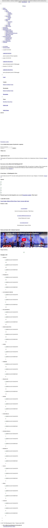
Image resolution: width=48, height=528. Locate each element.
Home (4, 8)
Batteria (9, 12)
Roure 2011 (8, 39)
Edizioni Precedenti (7, 36)
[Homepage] (24, 6)
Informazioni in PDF (7, 29)
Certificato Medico (9, 32)
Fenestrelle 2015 (9, 37)
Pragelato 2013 (8, 38)
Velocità (7, 11)
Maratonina (8, 19)
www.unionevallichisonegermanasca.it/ (24, 215)
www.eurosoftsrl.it (24, 208)
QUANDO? (5, 46)
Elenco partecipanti (7, 41)
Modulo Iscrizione (9, 30)
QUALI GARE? (6, 47)
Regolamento (5, 28)
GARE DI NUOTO (7, 53)
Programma (5, 27)
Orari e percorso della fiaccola (11, 33)
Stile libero (10, 21)
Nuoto (7, 20)
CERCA (14, 148)
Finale (9, 14)
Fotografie (5, 42)
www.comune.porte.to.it (24, 222)
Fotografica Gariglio (26, 195)
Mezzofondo (8, 16)
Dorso (9, 22)
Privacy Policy (12, 526)
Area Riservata (6, 526)
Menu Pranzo (8, 35)
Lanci (7, 10)
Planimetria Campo (9, 34)
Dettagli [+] (11, 168)
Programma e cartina (4, 141)
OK (29, 1)
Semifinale (10, 13)
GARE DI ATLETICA (8, 61)
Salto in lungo (8, 26)
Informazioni (24, 1)
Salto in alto (8, 25)
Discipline (5, 9)
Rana (9, 24)
